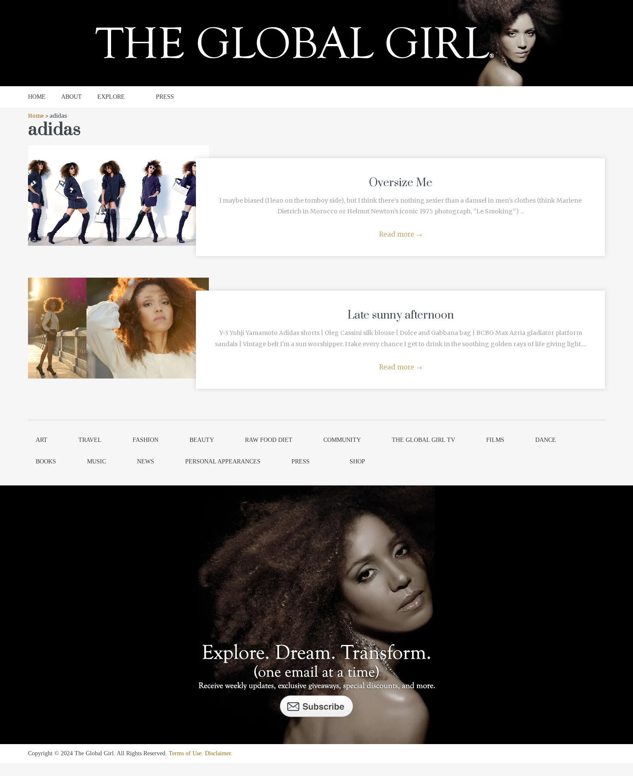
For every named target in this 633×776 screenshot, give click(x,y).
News (145, 461)
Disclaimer (218, 753)
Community (342, 440)
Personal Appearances (223, 461)
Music (96, 461)
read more (118, 187)
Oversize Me (400, 183)
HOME (37, 97)
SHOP (357, 461)
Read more (400, 234)
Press (301, 461)
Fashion (145, 440)
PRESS (165, 97)
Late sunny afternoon (401, 315)
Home (36, 116)
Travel (90, 440)
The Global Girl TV (423, 440)
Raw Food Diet (268, 440)
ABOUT (71, 97)
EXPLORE (111, 97)
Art (41, 440)
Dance (545, 440)
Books (46, 461)
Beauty (201, 440)
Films (495, 440)
